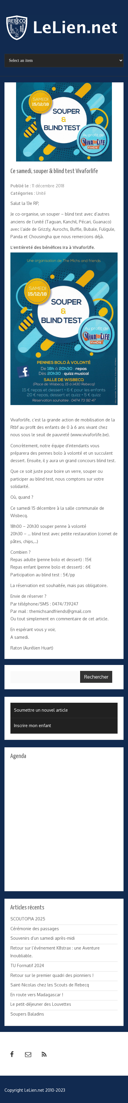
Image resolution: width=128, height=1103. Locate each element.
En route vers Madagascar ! (36, 994)
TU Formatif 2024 (27, 965)
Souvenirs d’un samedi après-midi (42, 938)
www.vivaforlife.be (89, 434)
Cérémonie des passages (34, 928)
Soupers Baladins (27, 1013)
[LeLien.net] (64, 29)
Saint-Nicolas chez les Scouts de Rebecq (49, 984)
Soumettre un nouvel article (41, 710)
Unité (41, 193)
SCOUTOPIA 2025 (27, 918)
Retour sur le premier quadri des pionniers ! (51, 975)
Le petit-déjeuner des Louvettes (40, 1004)
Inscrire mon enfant (32, 725)
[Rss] (44, 1054)
